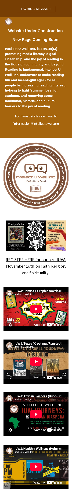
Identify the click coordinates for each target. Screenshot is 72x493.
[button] (6, 486)
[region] (36, 8)
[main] (36, 77)
